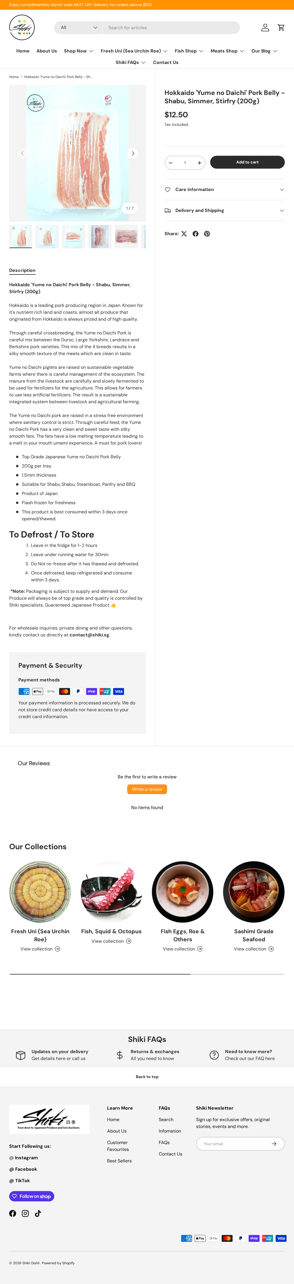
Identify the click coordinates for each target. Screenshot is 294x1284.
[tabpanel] (77, 459)
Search (166, 1120)
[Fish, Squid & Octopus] (111, 892)
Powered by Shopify (58, 1263)
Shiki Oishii (31, 1263)
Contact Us (166, 62)
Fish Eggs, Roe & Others (183, 935)
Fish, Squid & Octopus (111, 931)
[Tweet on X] (184, 233)
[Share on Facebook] (195, 233)
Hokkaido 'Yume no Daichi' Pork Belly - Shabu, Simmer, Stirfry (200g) (58, 77)
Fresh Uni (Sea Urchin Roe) (40, 935)
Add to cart (247, 162)
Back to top (147, 1076)
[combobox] (147, 27)
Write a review (147, 789)
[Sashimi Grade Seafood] (254, 892)
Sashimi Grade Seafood (254, 935)
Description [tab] (22, 270)
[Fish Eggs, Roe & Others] (182, 892)
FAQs (164, 1142)
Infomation (170, 1131)
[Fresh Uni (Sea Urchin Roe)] (40, 892)
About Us (46, 51)
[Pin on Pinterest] (207, 233)
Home (23, 51)
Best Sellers (119, 1161)
